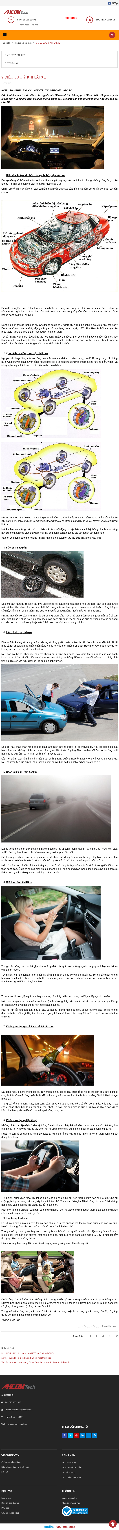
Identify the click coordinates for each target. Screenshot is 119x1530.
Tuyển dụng (11, 63)
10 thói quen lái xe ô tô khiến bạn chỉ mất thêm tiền (26, 1358)
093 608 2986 (70, 18)
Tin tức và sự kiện (23, 43)
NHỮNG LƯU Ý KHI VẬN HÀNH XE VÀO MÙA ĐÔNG (27, 1353)
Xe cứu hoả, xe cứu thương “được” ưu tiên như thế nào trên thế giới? (35, 1362)
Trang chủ (5, 43)
